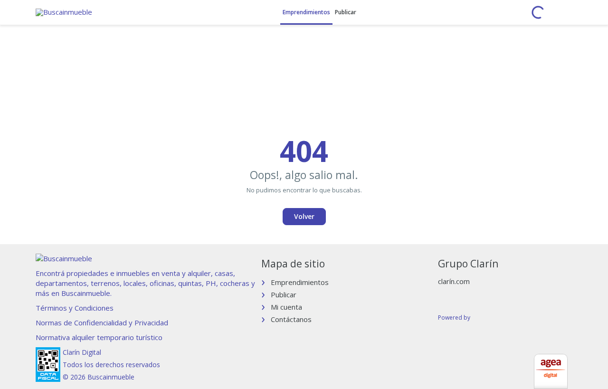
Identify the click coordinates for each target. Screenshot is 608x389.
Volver (304, 216)
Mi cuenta (286, 307)
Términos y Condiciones (75, 308)
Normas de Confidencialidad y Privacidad (102, 322)
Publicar (345, 12)
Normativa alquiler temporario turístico (99, 337)
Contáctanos (291, 319)
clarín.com (454, 281)
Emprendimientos (306, 12)
